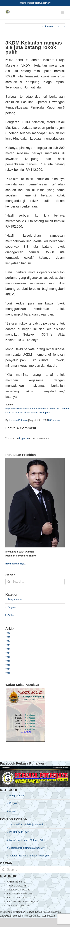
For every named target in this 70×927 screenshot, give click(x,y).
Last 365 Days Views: (19, 901)
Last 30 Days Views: (18, 897)
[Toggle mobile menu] (63, 12)
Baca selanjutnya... (15, 563)
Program (12, 607)
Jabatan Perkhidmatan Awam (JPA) (27, 847)
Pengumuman (15, 599)
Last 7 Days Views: (17, 893)
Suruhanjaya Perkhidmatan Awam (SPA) (30, 855)
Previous (49, 26)
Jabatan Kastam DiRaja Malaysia (26, 824)
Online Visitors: (15, 881)
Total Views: (14, 905)
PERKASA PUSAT (19, 832)
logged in (24, 438)
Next (59, 26)
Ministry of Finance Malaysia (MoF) (27, 840)
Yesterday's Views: (17, 889)
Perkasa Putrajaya (18, 420)
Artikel (11, 615)
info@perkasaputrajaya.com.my (35, 3)
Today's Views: (15, 885)
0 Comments (55, 420)
